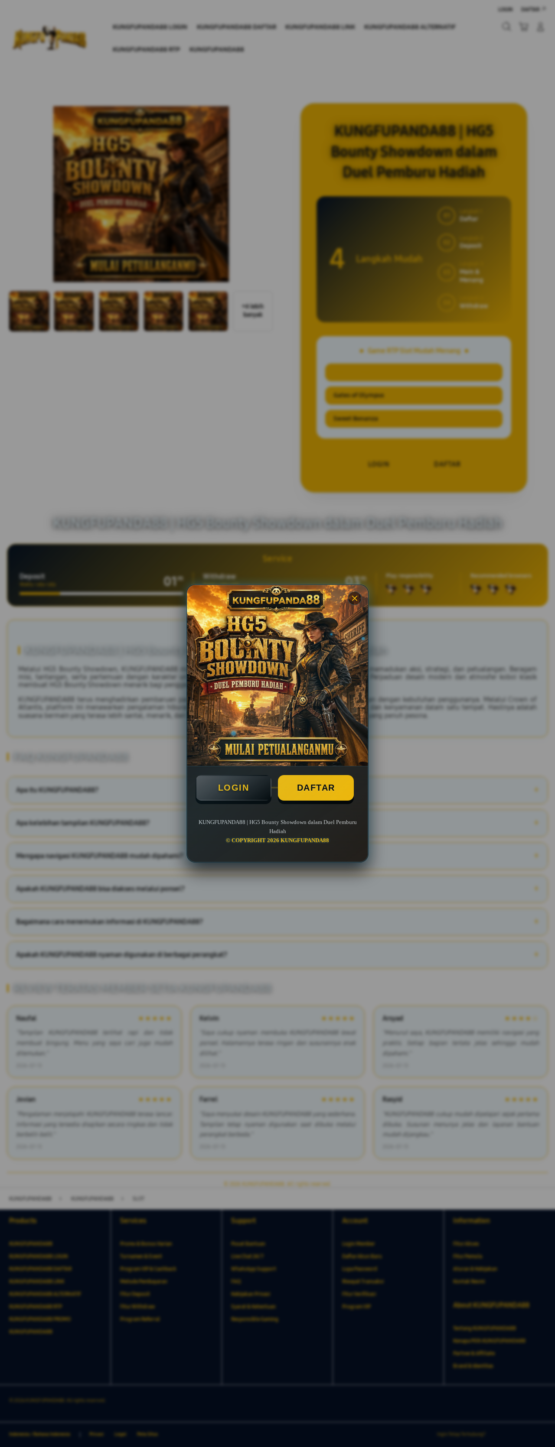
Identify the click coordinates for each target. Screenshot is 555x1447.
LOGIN (233, 787)
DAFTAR (316, 787)
